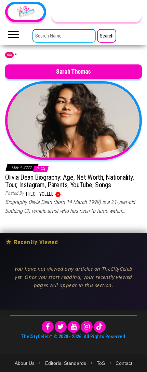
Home (9, 55)
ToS (101, 363)
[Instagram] (87, 327)
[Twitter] (61, 327)
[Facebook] (48, 327)
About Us (25, 363)
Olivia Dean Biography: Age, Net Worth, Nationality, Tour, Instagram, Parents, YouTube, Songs (69, 181)
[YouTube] (74, 327)
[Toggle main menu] (13, 36)
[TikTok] (100, 327)
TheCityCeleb (40, 194)
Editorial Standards (65, 363)
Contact (124, 363)
